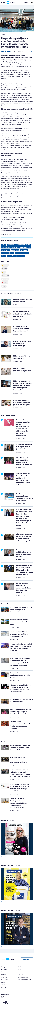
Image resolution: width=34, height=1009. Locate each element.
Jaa (29, 51)
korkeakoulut (24, 250)
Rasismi (4, 256)
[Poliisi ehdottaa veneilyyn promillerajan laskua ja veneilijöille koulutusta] (5, 676)
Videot (3, 985)
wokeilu (4, 244)
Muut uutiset (4, 980)
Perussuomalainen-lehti (24, 980)
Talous (3, 972)
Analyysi (3, 974)
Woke (12, 253)
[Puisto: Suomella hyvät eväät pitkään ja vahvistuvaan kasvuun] (5, 702)
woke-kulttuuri (15, 250)
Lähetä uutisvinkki (23, 977)
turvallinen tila (5, 250)
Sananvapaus (21, 256)
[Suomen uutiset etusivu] (8, 2)
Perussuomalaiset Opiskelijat (23, 244)
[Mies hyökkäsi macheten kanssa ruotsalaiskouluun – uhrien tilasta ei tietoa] (5, 623)
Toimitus (20, 974)
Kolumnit (3, 987)
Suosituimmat (22, 972)
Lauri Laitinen (5, 253)
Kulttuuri (9, 51)
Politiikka (3, 51)
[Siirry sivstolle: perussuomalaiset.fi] (8, 1003)
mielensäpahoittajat (25, 247)
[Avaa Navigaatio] (32, 3)
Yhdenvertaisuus (12, 256)
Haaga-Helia (11, 244)
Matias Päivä (15, 247)
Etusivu (20, 969)
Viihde (3, 990)
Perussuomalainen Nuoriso (22, 253)
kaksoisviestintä (6, 247)
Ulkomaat (4, 977)
